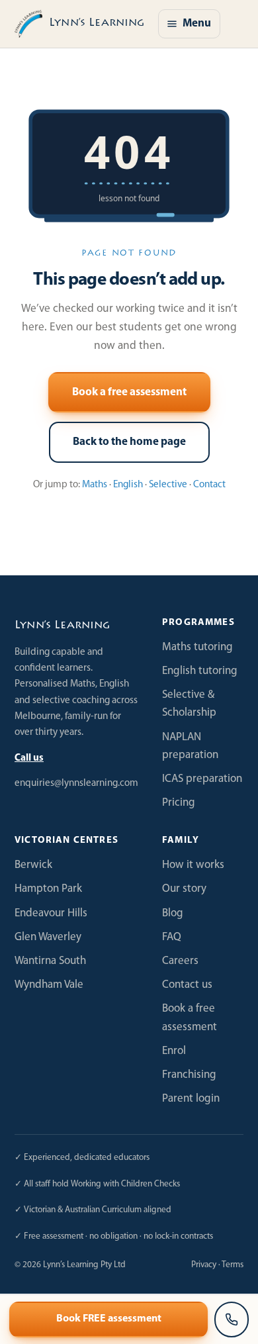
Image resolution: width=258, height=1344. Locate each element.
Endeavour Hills (51, 913)
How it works (193, 865)
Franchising (189, 1074)
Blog (172, 913)
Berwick (33, 865)
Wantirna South (50, 961)
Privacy (203, 1265)
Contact (209, 485)
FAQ (171, 937)
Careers (180, 961)
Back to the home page (129, 442)
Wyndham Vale (49, 984)
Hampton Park (48, 888)
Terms (232, 1265)
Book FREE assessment (108, 1319)
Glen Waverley (48, 937)
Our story (184, 888)
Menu (197, 23)
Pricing (178, 802)
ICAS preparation (202, 779)
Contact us (187, 984)
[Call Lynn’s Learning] (231, 1319)
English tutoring (199, 671)
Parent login (191, 1098)
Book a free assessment (129, 392)
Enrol (174, 1051)
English (128, 485)
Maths (94, 485)
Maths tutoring (197, 647)
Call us (29, 758)
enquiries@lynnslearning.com (76, 784)
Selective (168, 485)
